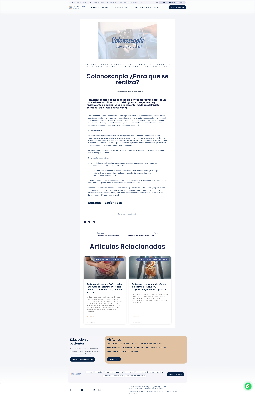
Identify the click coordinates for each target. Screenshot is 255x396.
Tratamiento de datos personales (149, 372)
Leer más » (90, 316)
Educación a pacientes (141, 7)
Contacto (157, 7)
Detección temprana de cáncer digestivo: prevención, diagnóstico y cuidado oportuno (149, 287)
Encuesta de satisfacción (135, 376)
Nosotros (94, 7)
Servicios (105, 7)
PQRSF (89, 372)
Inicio (114, 92)
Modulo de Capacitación (113, 376)
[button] (157, 2)
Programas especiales (121, 7)
